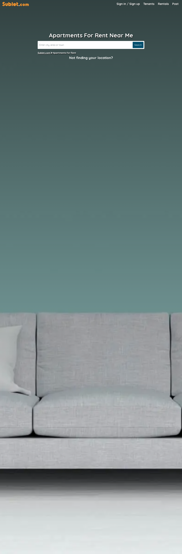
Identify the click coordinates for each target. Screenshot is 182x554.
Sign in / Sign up (128, 4)
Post (175, 4)
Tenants (148, 4)
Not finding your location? (91, 58)
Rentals (163, 4)
